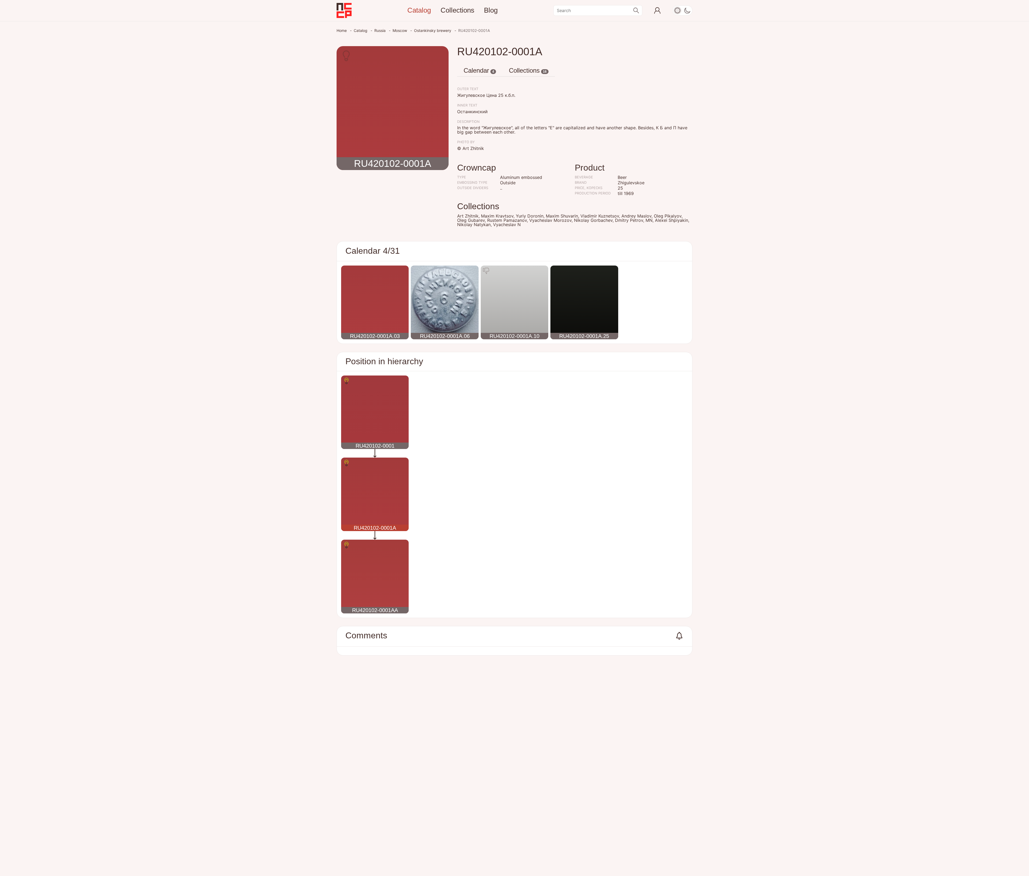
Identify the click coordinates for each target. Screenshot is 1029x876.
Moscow (400, 30)
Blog (491, 10)
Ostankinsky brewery (433, 30)
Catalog (419, 10)
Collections (457, 10)
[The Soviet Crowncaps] (344, 10)
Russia (380, 30)
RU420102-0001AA (375, 610)
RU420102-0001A (392, 163)
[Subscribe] (679, 636)
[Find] (636, 10)
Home (342, 30)
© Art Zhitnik (470, 148)
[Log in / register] (657, 10)
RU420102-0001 (375, 446)
